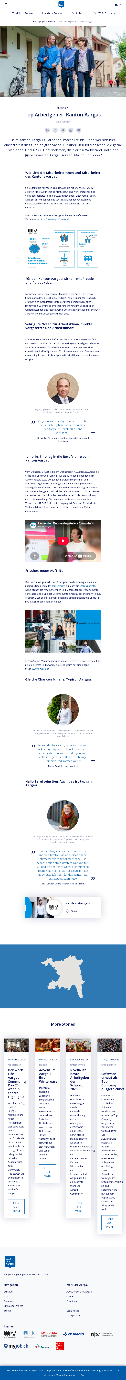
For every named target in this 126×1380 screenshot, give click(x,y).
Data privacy (73, 1315)
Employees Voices (13, 1305)
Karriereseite (58, 585)
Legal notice (72, 1310)
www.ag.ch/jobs (40, 668)
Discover (8, 1291)
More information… (66, 1375)
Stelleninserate (87, 585)
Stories (51, 21)
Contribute (72, 1301)
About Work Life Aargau (79, 1291)
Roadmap (9, 1301)
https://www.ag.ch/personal (54, 219)
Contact (70, 1296)
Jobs (6, 1296)
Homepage (39, 21)
